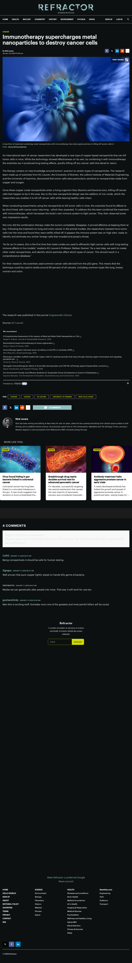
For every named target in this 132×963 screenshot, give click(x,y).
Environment (40, 893)
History (38, 904)
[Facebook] (107, 51)
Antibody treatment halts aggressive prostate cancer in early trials (110, 479)
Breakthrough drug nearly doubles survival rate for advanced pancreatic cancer (63, 479)
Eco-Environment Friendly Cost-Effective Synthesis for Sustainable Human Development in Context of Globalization (50, 373)
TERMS (6, 911)
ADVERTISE (7, 908)
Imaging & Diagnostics (77, 908)
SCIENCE (39, 889)
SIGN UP (108, 19)
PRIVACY (6, 915)
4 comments (55, 407)
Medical (38, 908)
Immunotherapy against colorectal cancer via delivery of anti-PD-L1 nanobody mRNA (37, 350)
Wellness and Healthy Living (79, 918)
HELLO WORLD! (9, 893)
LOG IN (119, 19)
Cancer (6, 32)
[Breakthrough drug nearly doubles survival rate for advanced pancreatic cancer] (66, 459)
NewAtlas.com (106, 889)
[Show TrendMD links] (128, 383)
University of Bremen (62, 397)
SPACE (92, 19)
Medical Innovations (76, 900)
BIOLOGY (27, 19)
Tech (102, 897)
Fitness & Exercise (75, 929)
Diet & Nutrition (74, 926)
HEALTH (15, 19)
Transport (104, 904)
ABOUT (6, 900)
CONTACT (7, 918)
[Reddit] (122, 51)
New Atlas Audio (86, 397)
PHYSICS (81, 19)
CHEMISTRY (40, 19)
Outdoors (104, 900)
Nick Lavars (21, 418)
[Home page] (66, 8)
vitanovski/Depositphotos (17, 147)
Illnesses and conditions (77, 893)
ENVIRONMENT (67, 19)
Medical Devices (74, 911)
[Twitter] (112, 51)
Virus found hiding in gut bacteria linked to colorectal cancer (18, 479)
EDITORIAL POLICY (11, 904)
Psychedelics (73, 915)
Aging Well (72, 922)
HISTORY (53, 19)
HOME (5, 19)
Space (37, 915)
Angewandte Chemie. (60, 315)
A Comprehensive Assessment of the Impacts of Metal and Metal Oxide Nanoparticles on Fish (41, 336)
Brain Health (72, 897)
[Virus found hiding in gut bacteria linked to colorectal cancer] (20, 459)
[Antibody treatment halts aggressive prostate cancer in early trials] (111, 459)
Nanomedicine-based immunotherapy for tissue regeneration (28, 343)
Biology (38, 897)
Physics (38, 911)
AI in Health (72, 904)
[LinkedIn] (117, 51)
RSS (4, 922)
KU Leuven (17, 322)
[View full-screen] (126, 59)
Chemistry (39, 900)
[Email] (127, 51)
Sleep (69, 933)
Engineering (105, 893)
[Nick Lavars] (8, 422)
